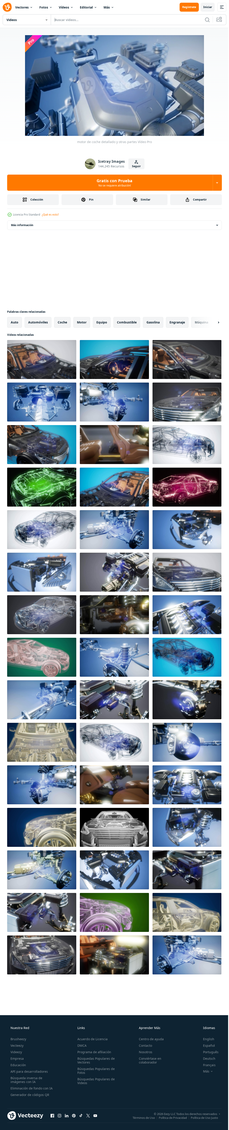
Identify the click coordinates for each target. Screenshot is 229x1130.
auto (14, 322)
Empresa (16, 1058)
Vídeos (64, 7)
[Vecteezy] (7, 7)
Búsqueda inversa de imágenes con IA (26, 1080)
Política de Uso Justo (201, 1117)
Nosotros (143, 1052)
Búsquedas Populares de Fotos (94, 1071)
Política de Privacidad (169, 1117)
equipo (101, 322)
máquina (201, 322)
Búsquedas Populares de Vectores (94, 1060)
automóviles (38, 322)
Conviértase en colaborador (148, 1060)
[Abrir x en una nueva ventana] (88, 1115)
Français (206, 1065)
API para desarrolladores (28, 1071)
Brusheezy (18, 1039)
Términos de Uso (140, 1117)
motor (82, 322)
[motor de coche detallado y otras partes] (41, 359)
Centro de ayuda (149, 1039)
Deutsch (206, 1058)
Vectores (22, 7)
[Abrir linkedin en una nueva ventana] (66, 1115)
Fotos (43, 7)
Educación (17, 1065)
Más (107, 7)
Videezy (15, 1052)
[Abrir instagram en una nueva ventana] (59, 1115)
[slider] (118, 126)
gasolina (153, 322)
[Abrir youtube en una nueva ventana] (95, 1115)
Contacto (143, 1045)
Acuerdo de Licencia (91, 1039)
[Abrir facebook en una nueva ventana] (52, 1115)
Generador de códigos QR (29, 1095)
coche (62, 322)
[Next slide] (211, 322)
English (205, 1039)
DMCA (80, 1045)
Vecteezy (16, 1045)
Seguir (134, 166)
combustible (127, 322)
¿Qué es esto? (50, 214)
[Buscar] (204, 19)
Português (208, 1052)
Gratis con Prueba (113, 182)
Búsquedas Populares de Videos (94, 1081)
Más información (22, 225)
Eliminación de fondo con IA (31, 1088)
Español (206, 1045)
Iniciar (204, 7)
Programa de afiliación (93, 1052)
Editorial (86, 7)
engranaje (177, 322)
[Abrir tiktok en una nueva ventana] (81, 1115)
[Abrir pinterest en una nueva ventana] (74, 1115)
